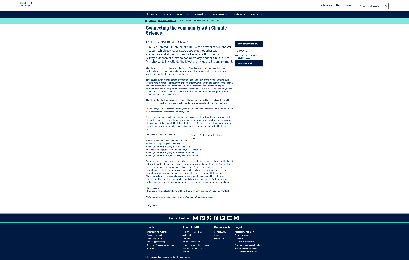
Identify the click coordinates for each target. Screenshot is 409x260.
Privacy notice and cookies (246, 252)
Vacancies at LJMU (190, 252)
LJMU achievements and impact (195, 245)
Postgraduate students (156, 235)
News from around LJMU (167, 21)
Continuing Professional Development (162, 245)
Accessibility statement (244, 232)
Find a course (326, 5)
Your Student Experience (192, 232)
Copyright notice (241, 235)
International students (156, 238)
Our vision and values (191, 242)
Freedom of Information (244, 242)
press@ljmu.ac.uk (245, 63)
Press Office (219, 238)
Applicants (151, 248)
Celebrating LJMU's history (193, 248)
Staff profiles (187, 235)
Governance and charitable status (248, 245)
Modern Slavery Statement (246, 248)
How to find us (220, 235)
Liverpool (186, 238)
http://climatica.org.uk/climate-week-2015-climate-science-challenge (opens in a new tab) (187, 191)
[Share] (150, 205)
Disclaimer (239, 238)
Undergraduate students (157, 232)
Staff (338, 5)
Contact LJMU (220, 232)
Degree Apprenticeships (156, 242)
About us (152, 21)
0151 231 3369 (244, 58)
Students (349, 5)
